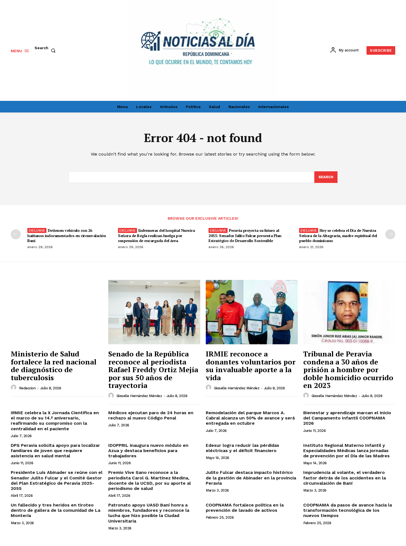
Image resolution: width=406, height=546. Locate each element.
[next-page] (390, 234)
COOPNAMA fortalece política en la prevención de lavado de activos (245, 507)
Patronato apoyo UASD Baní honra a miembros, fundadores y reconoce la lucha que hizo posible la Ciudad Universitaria (148, 513)
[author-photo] (14, 388)
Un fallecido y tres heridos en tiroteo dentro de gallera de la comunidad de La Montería (55, 510)
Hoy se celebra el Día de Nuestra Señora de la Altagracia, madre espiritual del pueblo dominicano (338, 235)
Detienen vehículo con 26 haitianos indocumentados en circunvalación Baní (66, 235)
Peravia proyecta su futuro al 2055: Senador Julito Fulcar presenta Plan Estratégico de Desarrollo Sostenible (245, 235)
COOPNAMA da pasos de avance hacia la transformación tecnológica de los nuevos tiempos (347, 510)
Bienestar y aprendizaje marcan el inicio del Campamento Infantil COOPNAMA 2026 (347, 418)
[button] (46, 50)
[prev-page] (16, 234)
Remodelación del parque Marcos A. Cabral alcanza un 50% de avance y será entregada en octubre (250, 418)
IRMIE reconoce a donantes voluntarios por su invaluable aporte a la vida (251, 365)
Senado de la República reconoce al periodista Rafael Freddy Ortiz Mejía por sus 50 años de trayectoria (153, 369)
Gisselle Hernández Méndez (139, 396)
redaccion (27, 388)
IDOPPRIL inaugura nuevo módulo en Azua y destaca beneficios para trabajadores (148, 450)
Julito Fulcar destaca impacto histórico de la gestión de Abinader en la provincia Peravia (251, 477)
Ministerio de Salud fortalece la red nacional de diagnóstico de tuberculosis (53, 365)
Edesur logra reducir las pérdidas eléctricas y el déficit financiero (242, 448)
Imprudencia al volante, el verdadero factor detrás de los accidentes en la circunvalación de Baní (344, 477)
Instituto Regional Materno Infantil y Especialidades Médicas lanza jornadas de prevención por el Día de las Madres (346, 450)
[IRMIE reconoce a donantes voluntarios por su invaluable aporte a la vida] (252, 312)
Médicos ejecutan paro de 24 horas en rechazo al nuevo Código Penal (150, 415)
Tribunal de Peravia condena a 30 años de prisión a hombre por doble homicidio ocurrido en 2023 (348, 369)
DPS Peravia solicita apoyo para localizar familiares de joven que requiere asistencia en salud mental (55, 450)
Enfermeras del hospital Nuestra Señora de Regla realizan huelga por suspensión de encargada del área (156, 235)
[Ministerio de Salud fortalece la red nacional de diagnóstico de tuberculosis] (57, 312)
